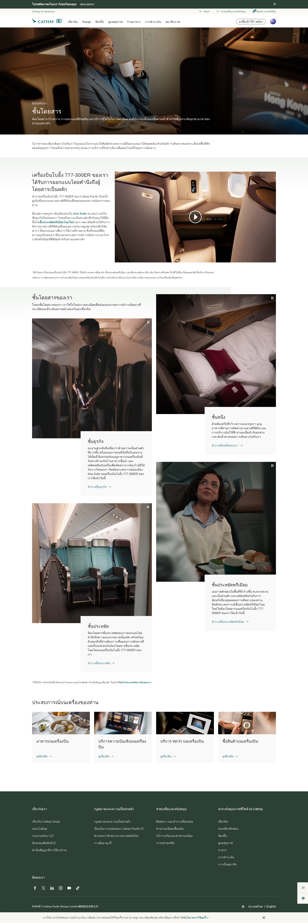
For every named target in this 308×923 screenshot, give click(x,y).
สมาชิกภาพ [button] (172, 21)
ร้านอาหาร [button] (134, 21)
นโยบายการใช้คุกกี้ (195, 917)
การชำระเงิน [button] (153, 21)
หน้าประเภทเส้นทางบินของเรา (135, 682)
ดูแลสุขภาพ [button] (115, 21)
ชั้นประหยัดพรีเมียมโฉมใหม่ (57, 222)
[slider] (116, 255)
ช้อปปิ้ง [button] (99, 21)
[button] (44, 756)
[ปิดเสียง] (121, 259)
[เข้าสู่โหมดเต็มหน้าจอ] (272, 259)
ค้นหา (207, 11)
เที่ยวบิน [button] (73, 21)
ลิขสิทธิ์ (36, 906)
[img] (274, 4)
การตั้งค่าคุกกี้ (102, 843)
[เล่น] (195, 217)
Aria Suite (79, 213)
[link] (240, 431)
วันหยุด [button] (86, 21)
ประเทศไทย (255, 906)
